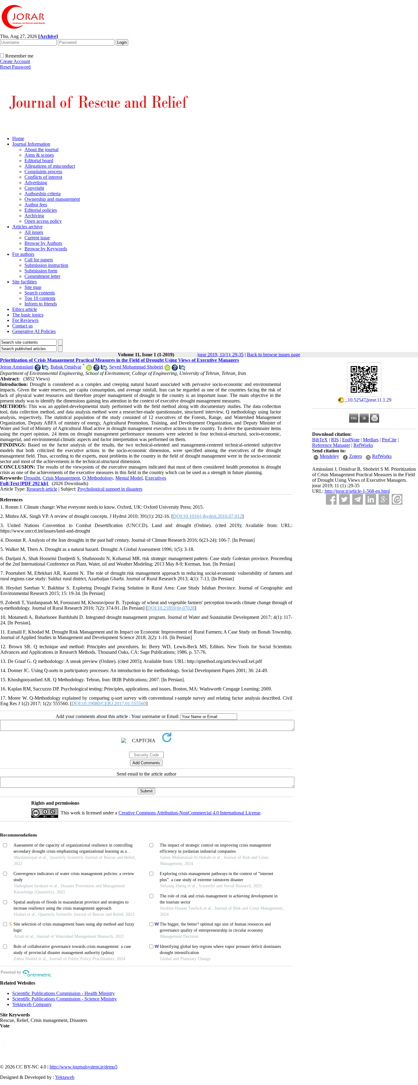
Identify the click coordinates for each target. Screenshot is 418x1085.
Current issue (37, 237)
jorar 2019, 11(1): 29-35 (220, 354)
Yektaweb (64, 1077)
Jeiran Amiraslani (16, 366)
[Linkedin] (370, 499)
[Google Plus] (384, 499)
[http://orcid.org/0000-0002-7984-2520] (89, 369)
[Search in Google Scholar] (38, 369)
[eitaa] (397, 499)
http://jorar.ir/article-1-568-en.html (357, 491)
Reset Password (15, 66)
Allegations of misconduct (49, 166)
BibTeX (320, 439)
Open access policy (43, 221)
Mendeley (329, 456)
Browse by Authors (43, 243)
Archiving (34, 215)
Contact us (22, 325)
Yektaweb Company (32, 1004)
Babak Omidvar (65, 366)
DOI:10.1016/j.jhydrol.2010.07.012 (207, 516)
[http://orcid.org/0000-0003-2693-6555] (167, 369)
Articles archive (27, 226)
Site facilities (24, 281)
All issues (33, 232)
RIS (335, 439)
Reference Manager (331, 445)
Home (18, 138)
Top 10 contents (39, 298)
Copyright (34, 188)
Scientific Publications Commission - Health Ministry (63, 993)
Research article (42, 489)
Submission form (40, 270)
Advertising (35, 182)
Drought (32, 478)
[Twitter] (344, 499)
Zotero (355, 456)
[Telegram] (357, 499)
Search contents (39, 292)
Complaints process (43, 171)
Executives (155, 478)
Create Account (15, 61)
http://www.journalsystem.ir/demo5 (84, 1066)
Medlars (371, 439)
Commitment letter (42, 276)
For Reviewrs (25, 320)
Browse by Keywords (45, 248)
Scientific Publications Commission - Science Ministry (64, 998)
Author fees (35, 204)
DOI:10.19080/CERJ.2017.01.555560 (109, 703)
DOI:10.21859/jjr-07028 (171, 608)
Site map (32, 287)
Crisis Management (61, 478)
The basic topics (27, 314)
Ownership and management (52, 199)
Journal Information (31, 144)
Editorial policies (40, 210)
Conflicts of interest (43, 177)
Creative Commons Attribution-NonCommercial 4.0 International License (189, 812)
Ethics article (24, 309)
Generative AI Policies (34, 331)
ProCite (389, 439)
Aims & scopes (39, 155)
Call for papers (38, 259)
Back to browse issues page (273, 354)
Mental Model (129, 478)
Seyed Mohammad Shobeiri (136, 366)
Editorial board (38, 160)
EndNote (351, 439)
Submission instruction (46, 265)
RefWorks (363, 445)
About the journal (41, 149)
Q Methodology (97, 478)
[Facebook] (331, 499)
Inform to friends (40, 303)
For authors (23, 254)
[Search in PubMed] (45, 369)
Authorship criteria (42, 193)
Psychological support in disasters (109, 489)
